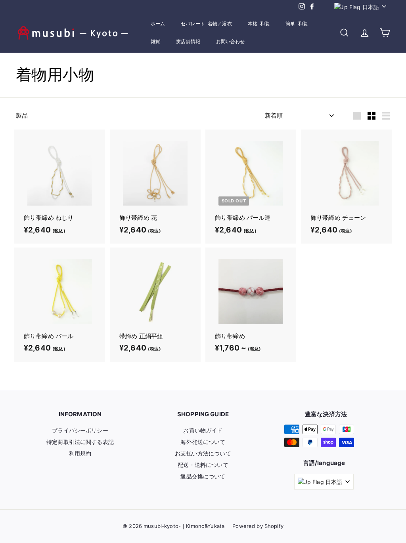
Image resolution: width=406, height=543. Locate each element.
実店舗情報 (188, 41)
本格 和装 (259, 24)
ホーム (158, 24)
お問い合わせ (230, 41)
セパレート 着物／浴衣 (206, 24)
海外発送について (202, 441)
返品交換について (202, 476)
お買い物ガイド (202, 430)
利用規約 (80, 453)
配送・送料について (203, 464)
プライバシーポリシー (80, 430)
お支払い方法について (203, 453)
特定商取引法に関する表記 (80, 441)
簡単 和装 (296, 24)
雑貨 (155, 41)
